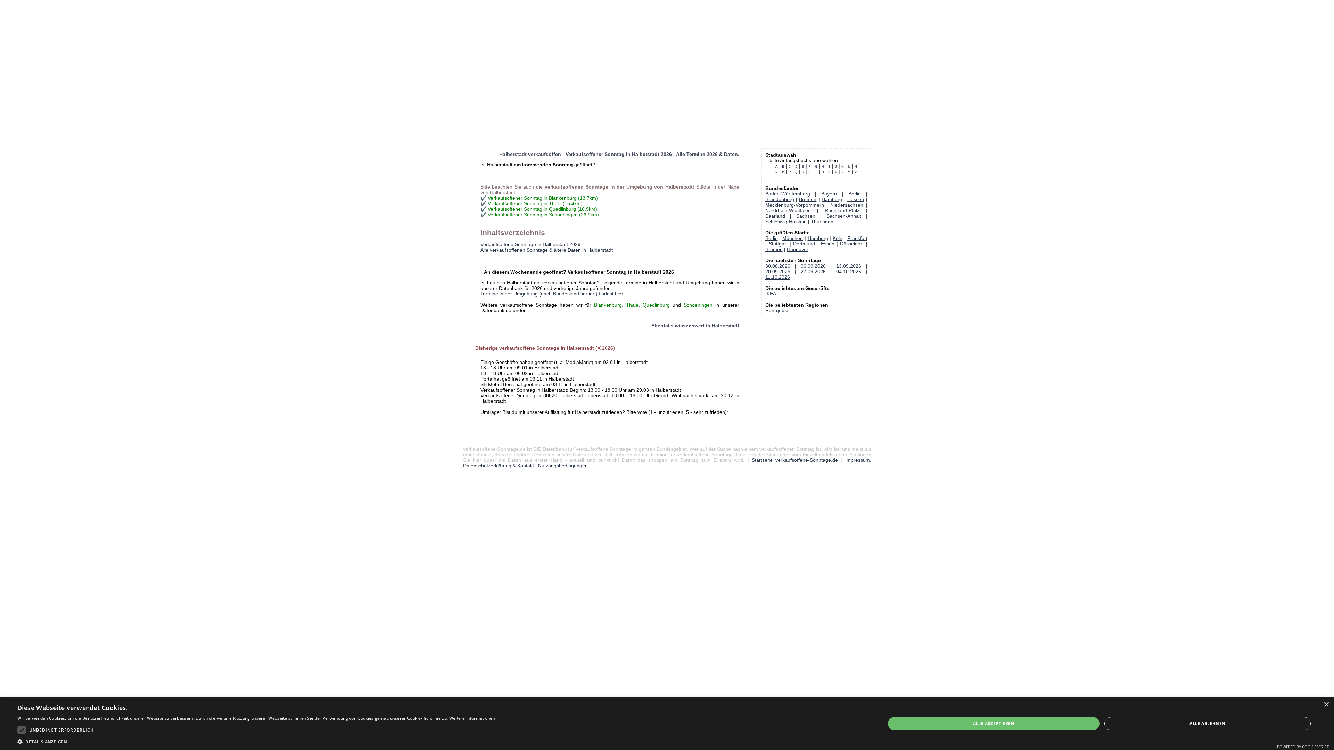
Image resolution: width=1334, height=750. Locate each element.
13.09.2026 (848, 266)
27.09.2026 (813, 271)
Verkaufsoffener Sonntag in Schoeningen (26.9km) (543, 214)
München (792, 238)
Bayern (829, 194)
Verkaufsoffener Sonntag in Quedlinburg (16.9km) (542, 209)
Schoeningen (698, 305)
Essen (827, 244)
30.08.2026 (777, 266)
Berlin (854, 194)
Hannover (797, 249)
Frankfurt (857, 238)
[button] (256, 741)
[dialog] (667, 723)
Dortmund (804, 244)
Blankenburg (608, 305)
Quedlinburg (656, 305)
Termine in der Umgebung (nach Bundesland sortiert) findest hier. (552, 294)
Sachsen (805, 216)
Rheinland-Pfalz (842, 210)
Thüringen (822, 221)
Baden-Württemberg (787, 194)
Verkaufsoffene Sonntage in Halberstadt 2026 (530, 244)
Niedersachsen (846, 205)
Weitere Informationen (472, 718)
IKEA (770, 294)
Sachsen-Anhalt (843, 216)
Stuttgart (778, 244)
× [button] (1326, 704)
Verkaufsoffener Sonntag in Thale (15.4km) (535, 203)
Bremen (807, 199)
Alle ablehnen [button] (1207, 723)
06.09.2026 (813, 266)
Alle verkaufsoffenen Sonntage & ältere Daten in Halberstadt (546, 250)
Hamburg (832, 199)
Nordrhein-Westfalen (788, 210)
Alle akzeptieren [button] (993, 723)
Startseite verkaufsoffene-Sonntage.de (795, 460)
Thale (632, 305)
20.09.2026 (777, 271)
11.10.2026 (777, 277)
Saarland (775, 216)
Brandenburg (779, 199)
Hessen (855, 199)
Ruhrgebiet (777, 310)
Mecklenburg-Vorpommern (794, 205)
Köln (837, 238)
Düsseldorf (852, 244)
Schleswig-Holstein (786, 221)
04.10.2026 (848, 271)
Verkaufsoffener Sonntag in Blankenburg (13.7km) (543, 198)
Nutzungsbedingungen (563, 465)
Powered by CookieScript (1303, 746)
